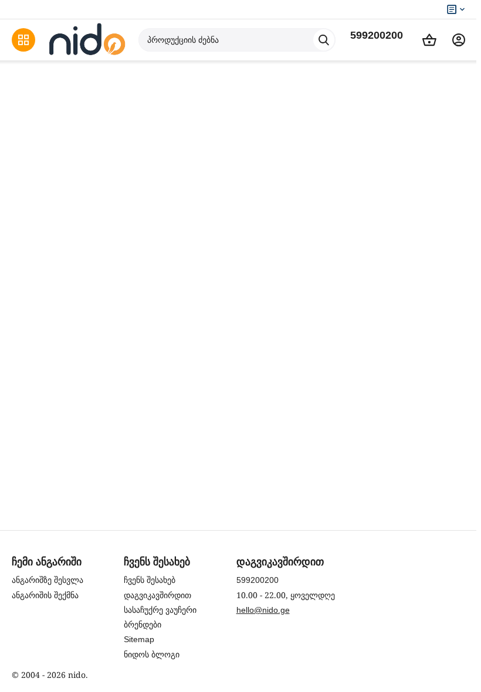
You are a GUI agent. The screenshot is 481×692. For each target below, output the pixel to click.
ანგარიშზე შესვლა (47, 580)
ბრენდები (142, 624)
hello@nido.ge (263, 610)
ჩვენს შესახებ (149, 580)
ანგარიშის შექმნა (45, 595)
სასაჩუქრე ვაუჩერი (160, 610)
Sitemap (139, 639)
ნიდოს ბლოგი (151, 654)
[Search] (323, 39)
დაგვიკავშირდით (157, 595)
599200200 (376, 35)
